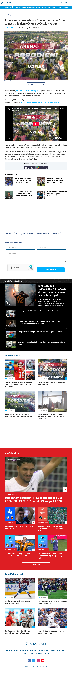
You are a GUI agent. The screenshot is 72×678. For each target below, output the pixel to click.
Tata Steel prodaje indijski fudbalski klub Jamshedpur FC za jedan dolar (41, 343)
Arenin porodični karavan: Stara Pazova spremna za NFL (51, 383)
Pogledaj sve (61, 281)
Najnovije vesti (10, 627)
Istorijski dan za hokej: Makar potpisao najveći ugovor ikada (18, 602)
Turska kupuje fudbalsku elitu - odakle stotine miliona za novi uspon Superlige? (52, 290)
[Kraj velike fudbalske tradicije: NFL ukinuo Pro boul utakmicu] (52, 588)
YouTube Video (12, 453)
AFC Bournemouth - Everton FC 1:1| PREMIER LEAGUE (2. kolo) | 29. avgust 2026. (51, 556)
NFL (7, 15)
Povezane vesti (11, 174)
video (16, 650)
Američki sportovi (14, 574)
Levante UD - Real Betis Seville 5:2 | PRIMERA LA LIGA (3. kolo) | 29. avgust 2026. (51, 528)
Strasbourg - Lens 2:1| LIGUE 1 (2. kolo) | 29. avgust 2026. (19, 527)
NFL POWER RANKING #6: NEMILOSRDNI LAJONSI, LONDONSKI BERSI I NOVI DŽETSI (23, 194)
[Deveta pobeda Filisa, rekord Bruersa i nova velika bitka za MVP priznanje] (20, 618)
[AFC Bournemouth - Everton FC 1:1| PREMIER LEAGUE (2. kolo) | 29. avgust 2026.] (52, 543)
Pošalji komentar (51, 269)
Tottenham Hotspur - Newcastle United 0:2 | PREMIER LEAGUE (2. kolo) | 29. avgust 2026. (34, 499)
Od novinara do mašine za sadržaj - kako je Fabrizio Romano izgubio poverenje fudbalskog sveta (39, 322)
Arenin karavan (42, 234)
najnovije (9, 650)
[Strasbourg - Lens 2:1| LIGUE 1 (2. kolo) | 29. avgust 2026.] (20, 515)
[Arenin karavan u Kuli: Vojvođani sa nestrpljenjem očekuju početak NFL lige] (20, 401)
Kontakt (47, 653)
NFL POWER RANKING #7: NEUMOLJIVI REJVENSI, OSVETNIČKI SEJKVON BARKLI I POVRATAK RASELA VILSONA (56, 180)
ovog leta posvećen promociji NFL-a (28, 91)
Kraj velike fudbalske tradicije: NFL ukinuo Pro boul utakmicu (52, 602)
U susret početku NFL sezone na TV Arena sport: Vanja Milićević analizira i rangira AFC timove (19, 384)
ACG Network (43, 650)
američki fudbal (28, 234)
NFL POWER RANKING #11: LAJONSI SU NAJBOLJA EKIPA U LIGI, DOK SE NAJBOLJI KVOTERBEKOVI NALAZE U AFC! (24, 180)
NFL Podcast (55, 234)
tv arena (28, 667)
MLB (39, 627)
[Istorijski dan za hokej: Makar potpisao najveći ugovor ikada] (20, 588)
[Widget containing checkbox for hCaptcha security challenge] (20, 267)
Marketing (39, 653)
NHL (6, 597)
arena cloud (24, 650)
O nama (52, 650)
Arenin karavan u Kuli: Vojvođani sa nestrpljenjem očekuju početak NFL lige (18, 415)
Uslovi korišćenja (27, 653)
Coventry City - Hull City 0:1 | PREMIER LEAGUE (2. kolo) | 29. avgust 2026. (18, 555)
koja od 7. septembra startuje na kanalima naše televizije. (40, 102)
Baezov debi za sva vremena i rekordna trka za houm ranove (51, 632)
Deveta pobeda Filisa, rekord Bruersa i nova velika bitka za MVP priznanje (18, 632)
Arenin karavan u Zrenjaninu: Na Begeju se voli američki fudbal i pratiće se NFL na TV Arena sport (52, 416)
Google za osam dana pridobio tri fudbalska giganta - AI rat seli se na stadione (41, 333)
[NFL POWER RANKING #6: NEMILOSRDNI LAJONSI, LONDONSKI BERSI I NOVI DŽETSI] (9, 195)
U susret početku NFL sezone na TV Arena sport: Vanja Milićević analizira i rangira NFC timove (57, 194)
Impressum (33, 650)
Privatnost (60, 650)
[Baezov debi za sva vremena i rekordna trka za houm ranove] (52, 618)
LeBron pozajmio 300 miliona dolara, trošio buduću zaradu (38, 311)
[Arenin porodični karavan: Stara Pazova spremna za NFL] (52, 369)
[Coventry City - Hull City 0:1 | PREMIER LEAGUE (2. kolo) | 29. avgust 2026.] (20, 543)
